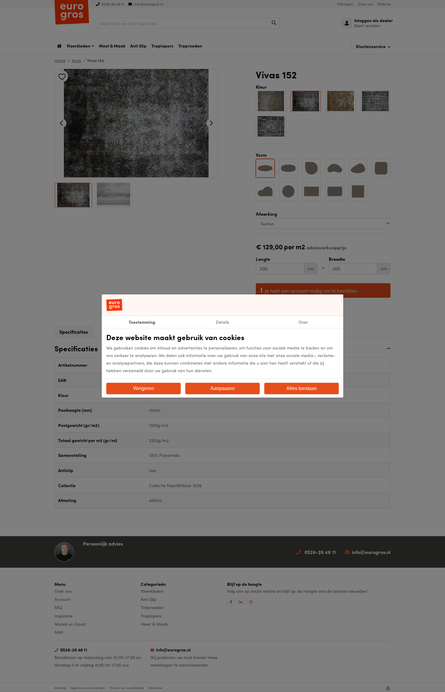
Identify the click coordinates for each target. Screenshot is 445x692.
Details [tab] (222, 322)
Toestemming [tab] (142, 322)
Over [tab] (303, 322)
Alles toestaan (301, 388)
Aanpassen (222, 388)
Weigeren (143, 388)
